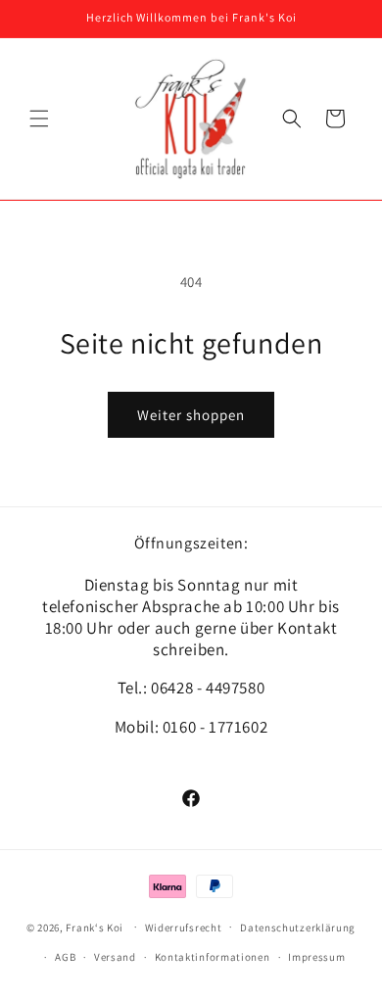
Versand (115, 957)
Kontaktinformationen (212, 957)
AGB (65, 957)
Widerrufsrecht (183, 927)
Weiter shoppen (191, 414)
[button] (39, 118)
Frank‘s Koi (94, 926)
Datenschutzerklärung (298, 927)
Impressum (316, 957)
